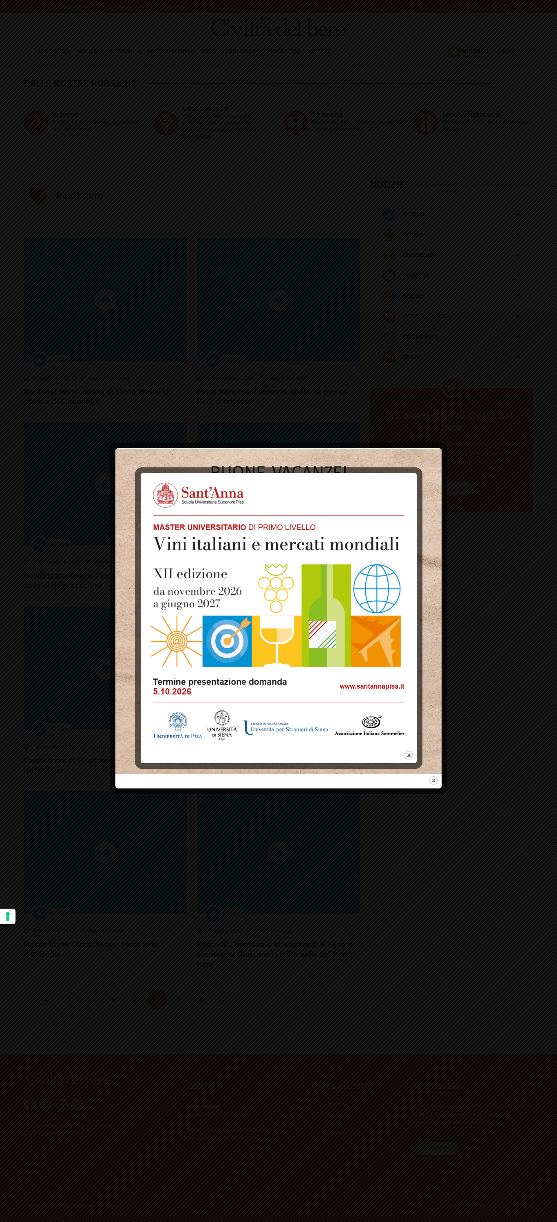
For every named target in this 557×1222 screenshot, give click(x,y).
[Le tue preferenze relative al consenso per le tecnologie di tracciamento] (7, 916)
